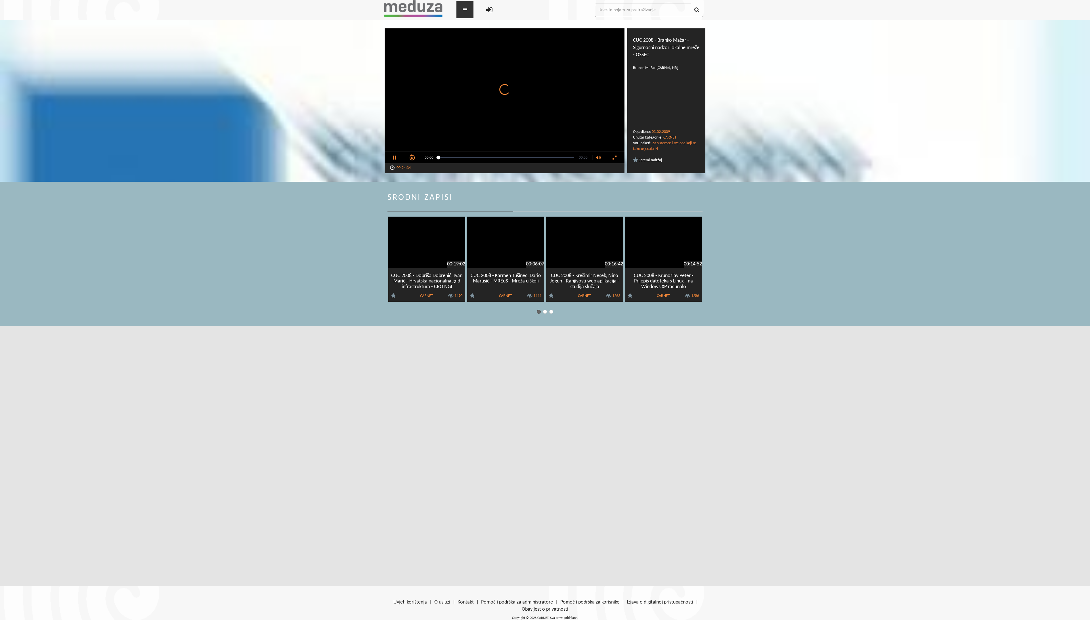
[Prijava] (489, 10)
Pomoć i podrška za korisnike (589, 602)
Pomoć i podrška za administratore (517, 602)
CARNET (669, 137)
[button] (394, 157)
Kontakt (466, 602)
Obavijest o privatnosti (545, 609)
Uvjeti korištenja (410, 602)
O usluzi (442, 602)
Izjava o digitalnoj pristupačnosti (660, 602)
